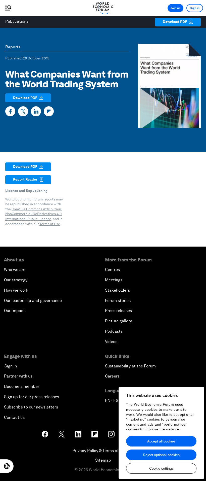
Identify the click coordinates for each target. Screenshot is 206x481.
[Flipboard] (49, 111)
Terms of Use (49, 224)
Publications (16, 21)
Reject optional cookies (161, 455)
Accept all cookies (161, 441)
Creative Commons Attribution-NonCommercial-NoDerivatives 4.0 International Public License (33, 214)
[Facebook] (10, 111)
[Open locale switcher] (6, 466)
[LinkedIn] (36, 111)
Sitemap (103, 460)
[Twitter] (23, 111)
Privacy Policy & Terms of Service (103, 450)
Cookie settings (161, 468)
